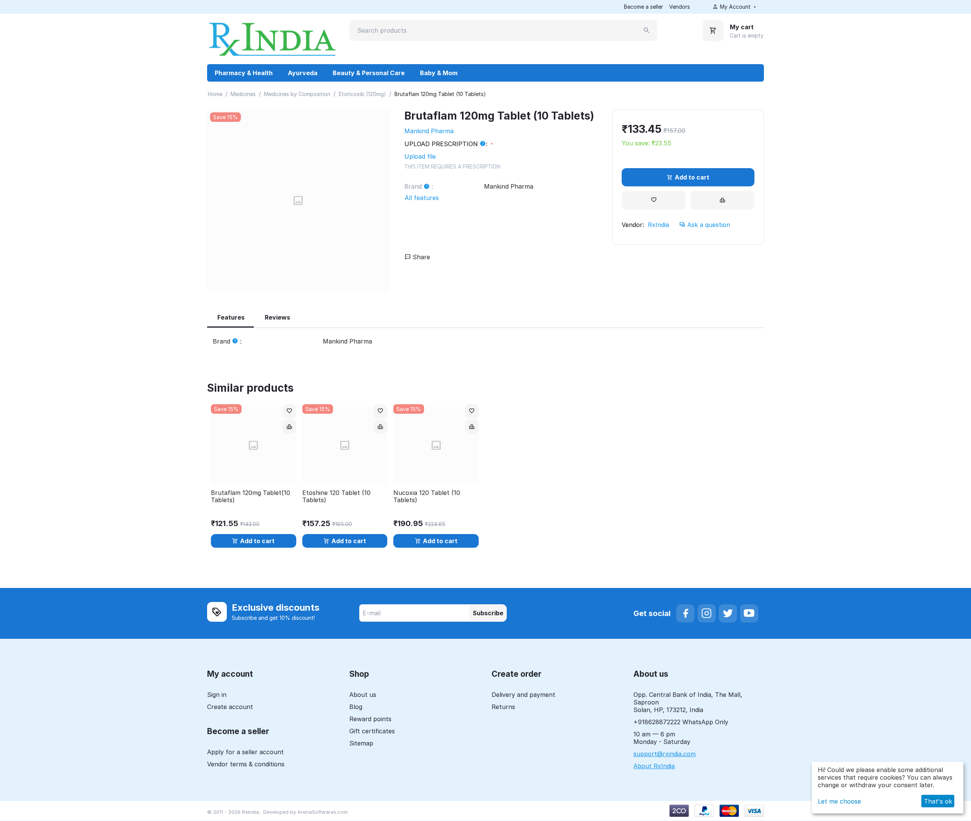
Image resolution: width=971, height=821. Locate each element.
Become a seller (643, 6)
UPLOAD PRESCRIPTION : (446, 144)
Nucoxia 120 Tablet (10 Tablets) (426, 496)
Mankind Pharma (429, 131)
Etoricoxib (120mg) (362, 94)
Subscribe (488, 613)
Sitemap (361, 743)
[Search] (646, 30)
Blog (355, 707)
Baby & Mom (438, 73)
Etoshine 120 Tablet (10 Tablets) (336, 496)
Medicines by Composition (297, 94)
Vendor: (633, 224)
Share (420, 257)
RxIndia (658, 224)
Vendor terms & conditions (245, 764)
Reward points (370, 719)
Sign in (216, 694)
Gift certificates (372, 731)
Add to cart (692, 177)
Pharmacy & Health (244, 73)
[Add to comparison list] (722, 200)
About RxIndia (654, 766)
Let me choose (839, 801)
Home (215, 94)
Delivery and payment (523, 694)
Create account (230, 707)
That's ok (938, 801)
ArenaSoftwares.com (322, 812)
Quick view (253, 473)
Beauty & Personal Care (369, 73)
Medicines (243, 94)
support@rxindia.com (664, 754)
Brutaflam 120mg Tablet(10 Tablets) (250, 496)
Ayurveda (302, 73)
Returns (503, 707)
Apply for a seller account (245, 752)
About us (362, 694)
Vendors (679, 6)
